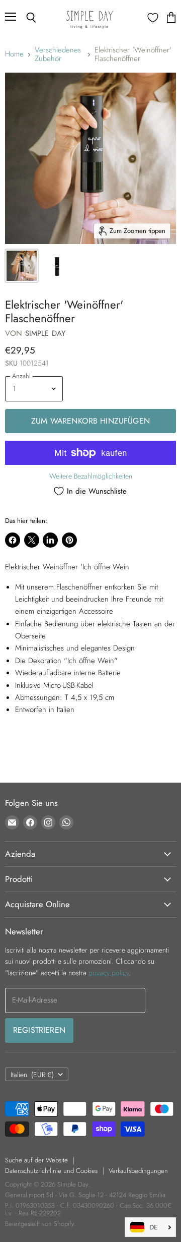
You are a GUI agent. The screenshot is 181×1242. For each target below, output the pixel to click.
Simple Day (45, 333)
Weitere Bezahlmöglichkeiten (90, 476)
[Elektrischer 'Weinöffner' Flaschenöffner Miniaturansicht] (22, 266)
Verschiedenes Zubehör (58, 55)
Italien (32, 1075)
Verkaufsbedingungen (138, 1170)
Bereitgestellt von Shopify (39, 1223)
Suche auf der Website (36, 1160)
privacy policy (108, 973)
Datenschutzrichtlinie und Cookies (51, 1170)
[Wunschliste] (153, 17)
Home (14, 54)
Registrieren (39, 1030)
